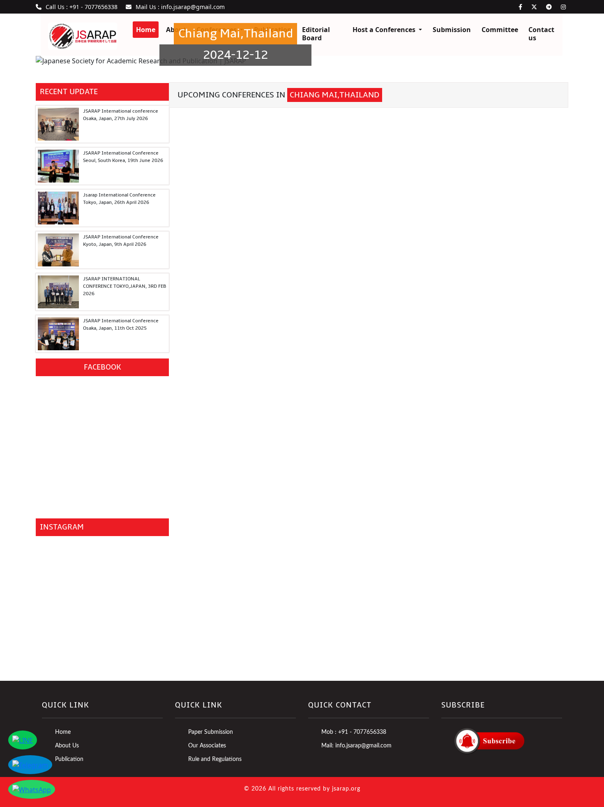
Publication (69, 759)
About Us (67, 746)
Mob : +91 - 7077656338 (353, 732)
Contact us (541, 33)
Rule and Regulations (215, 759)
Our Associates (207, 746)
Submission (452, 29)
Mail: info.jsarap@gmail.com (356, 746)
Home (63, 732)
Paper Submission (210, 732)
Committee (500, 29)
